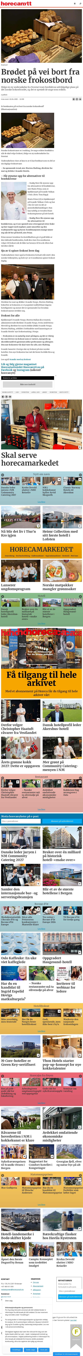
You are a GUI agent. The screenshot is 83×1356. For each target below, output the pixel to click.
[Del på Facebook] (73, 99)
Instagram (23, 370)
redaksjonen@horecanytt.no (12, 1289)
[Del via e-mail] (80, 99)
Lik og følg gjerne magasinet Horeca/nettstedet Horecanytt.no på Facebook (22, 367)
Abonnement (38, 1286)
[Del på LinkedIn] (76, 99)
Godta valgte (30, 1350)
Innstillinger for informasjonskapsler (66, 1354)
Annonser (36, 1293)
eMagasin (37, 1290)
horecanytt (7, 392)
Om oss (36, 1282)
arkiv (44, 392)
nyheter (25, 392)
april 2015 (35, 392)
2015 (17, 392)
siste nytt (63, 392)
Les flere (41, 502)
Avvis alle (43, 1350)
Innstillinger (16, 1350)
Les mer (73, 1320)
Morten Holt (6, 1297)
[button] (2, 475)
